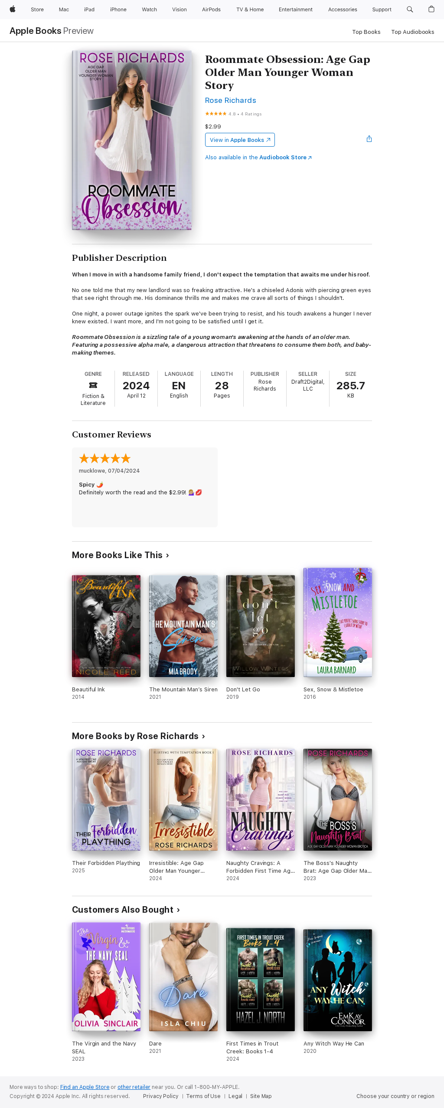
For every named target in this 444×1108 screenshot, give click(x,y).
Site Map (261, 1096)
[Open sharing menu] (369, 140)
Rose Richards (230, 100)
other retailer (134, 1087)
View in (237, 140)
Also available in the (256, 157)
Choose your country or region (395, 1096)
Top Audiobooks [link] (412, 32)
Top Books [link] (366, 32)
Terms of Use (203, 1096)
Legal (235, 1096)
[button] (410, 9)
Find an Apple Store (85, 1087)
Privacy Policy (160, 1096)
